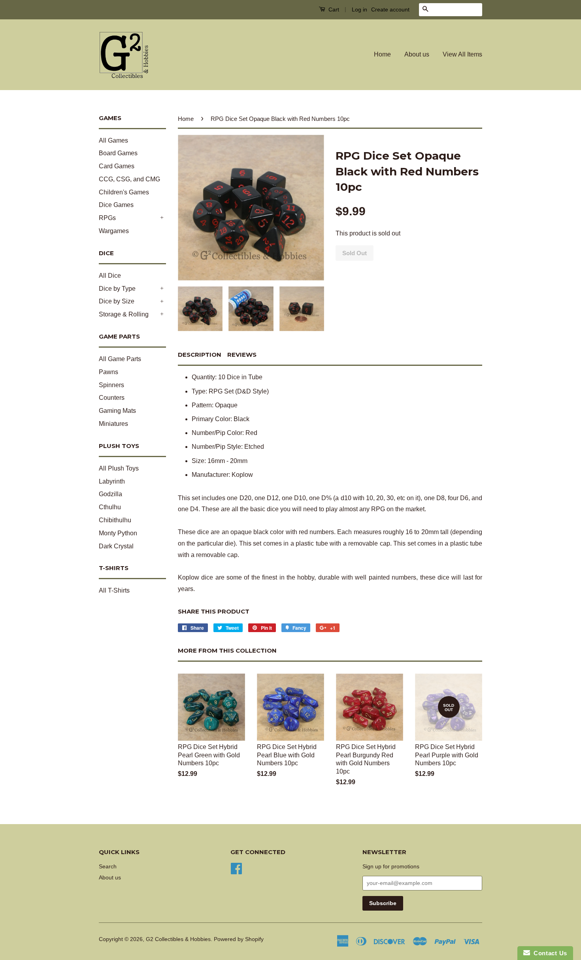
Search (108, 867)
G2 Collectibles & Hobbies (178, 939)
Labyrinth (112, 481)
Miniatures (113, 423)
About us (416, 54)
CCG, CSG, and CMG (129, 179)
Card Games (116, 166)
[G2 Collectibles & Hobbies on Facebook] (236, 868)
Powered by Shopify (239, 939)
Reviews (242, 354)
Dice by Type (117, 288)
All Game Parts (120, 359)
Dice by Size (116, 301)
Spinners (111, 385)
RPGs (107, 218)
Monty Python (118, 533)
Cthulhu (110, 507)
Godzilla (110, 494)
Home (382, 54)
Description (199, 354)
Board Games (118, 153)
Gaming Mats (117, 410)
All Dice (110, 275)
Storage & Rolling (124, 314)
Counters (111, 397)
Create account (390, 9)
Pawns (108, 372)
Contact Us (548, 953)
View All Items (462, 54)
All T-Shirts (114, 590)
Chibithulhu (115, 520)
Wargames (114, 231)
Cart (333, 9)
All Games (113, 140)
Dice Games (116, 204)
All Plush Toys (119, 468)
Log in (359, 9)
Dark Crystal (116, 546)
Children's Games (124, 192)
